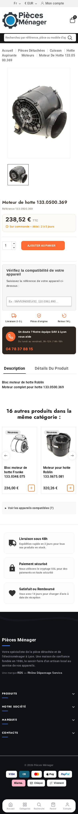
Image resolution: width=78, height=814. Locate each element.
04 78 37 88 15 (19, 349)
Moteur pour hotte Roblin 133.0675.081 (57, 472)
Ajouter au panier (41, 245)
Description (14, 368)
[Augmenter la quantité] (14, 243)
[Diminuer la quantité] (14, 247)
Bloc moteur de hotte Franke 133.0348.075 (15, 472)
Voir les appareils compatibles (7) (31, 508)
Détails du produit (51, 368)
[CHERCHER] (70, 38)
